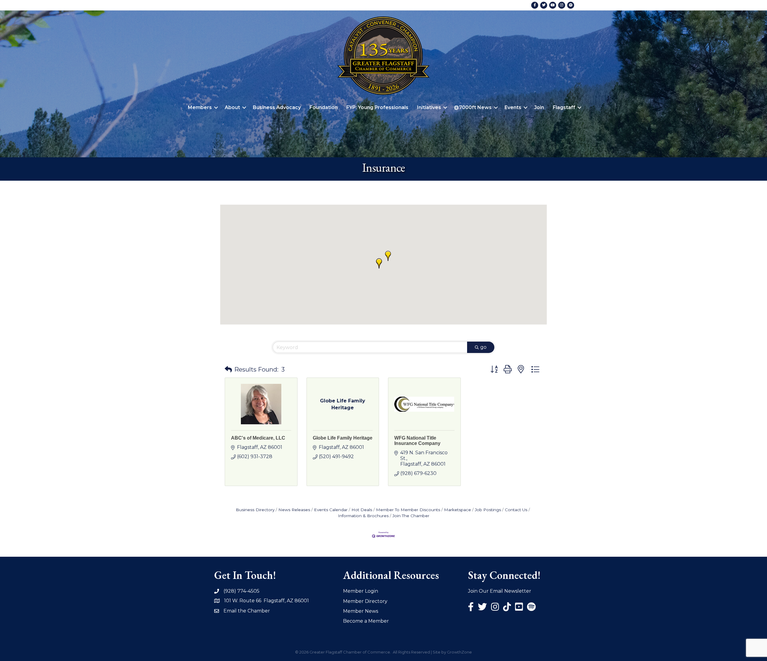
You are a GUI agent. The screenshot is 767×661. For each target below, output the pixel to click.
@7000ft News (473, 107)
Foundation (323, 107)
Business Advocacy (277, 107)
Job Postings (488, 509)
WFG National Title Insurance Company (417, 440)
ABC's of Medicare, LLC (258, 437)
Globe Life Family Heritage (342, 437)
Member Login (360, 591)
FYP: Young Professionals (377, 107)
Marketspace (457, 509)
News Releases (294, 509)
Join (539, 107)
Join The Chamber (410, 515)
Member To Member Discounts (408, 509)
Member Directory (365, 601)
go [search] (483, 347)
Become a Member (366, 621)
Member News (360, 611)
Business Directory (255, 509)
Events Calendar (331, 509)
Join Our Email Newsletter (499, 591)
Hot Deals (361, 509)
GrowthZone (459, 652)
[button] (379, 263)
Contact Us (516, 509)
